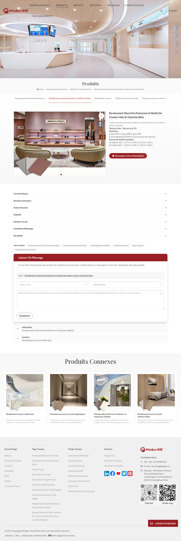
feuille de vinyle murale (43, 484)
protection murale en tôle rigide (44, 497)
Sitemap (9, 535)
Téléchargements (42, 16)
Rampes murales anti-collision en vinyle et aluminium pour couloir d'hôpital (46, 516)
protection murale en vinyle (45, 455)
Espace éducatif (75, 471)
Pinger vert (109, 455)
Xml (17, 535)
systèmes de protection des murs (45, 462)
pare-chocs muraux (41, 474)
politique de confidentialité (34, 535)
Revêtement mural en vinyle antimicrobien (127, 100)
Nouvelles (113, 5)
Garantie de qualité (113, 465)
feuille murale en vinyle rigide (46, 490)
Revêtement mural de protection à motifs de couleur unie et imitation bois (70, 100)
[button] (58, 174)
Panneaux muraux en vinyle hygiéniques (153, 100)
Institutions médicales (78, 455)
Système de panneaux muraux (57, 89)
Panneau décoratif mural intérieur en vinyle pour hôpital (30, 100)
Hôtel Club (73, 486)
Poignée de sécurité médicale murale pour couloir (46, 505)
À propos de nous (39, 5)
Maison (41, 89)
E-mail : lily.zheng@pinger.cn (157, 466)
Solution (95, 5)
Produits (61, 5)
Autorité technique (113, 460)
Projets (78, 5)
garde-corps (38, 469)
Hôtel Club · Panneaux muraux (80, 89)
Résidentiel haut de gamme (81, 491)
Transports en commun (79, 481)
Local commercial (76, 465)
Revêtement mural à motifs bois (103, 100)
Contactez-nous (134, 5)
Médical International (78, 476)
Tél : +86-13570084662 (155, 462)
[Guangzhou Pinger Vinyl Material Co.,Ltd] (16, 12)
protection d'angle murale (44, 479)
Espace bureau (75, 460)
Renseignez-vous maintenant (129, 155)
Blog (7, 476)
